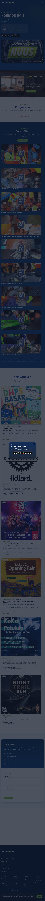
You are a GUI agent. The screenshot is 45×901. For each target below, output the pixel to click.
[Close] (34, 444)
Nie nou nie (22, 456)
